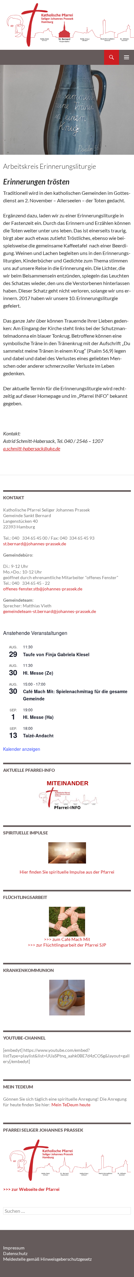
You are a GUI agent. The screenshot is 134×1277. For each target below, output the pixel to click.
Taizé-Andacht (38, 735)
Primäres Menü (126, 57)
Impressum (14, 1247)
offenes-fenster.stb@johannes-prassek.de (42, 588)
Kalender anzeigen (21, 749)
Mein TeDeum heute (70, 1104)
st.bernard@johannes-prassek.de (34, 543)
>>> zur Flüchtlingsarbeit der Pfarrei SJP (67, 944)
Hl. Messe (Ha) (38, 717)
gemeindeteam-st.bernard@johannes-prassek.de (49, 611)
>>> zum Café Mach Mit (67, 939)
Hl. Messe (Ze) (38, 673)
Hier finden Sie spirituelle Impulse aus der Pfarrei (67, 872)
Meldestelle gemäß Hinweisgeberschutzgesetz (47, 1259)
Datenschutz (15, 1253)
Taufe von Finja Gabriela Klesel (56, 654)
